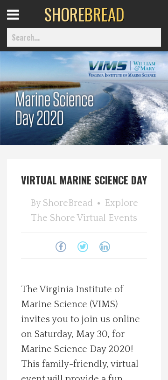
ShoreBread (68, 203)
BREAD (84, 14)
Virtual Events (107, 218)
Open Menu (24, 23)
